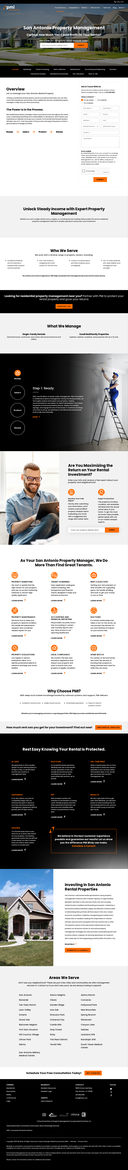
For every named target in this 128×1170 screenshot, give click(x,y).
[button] (111, 1088)
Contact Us (64, 306)
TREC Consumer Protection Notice (19, 1130)
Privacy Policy (83, 1141)
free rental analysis (108, 727)
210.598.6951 (110, 92)
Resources (95, 8)
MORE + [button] (58, 417)
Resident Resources (48, 1088)
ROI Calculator (78, 74)
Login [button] (8, 1101)
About (121, 8)
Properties (73, 8)
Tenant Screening (42, 69)
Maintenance (75, 69)
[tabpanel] (58, 402)
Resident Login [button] (46, 1091)
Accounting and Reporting (95, 69)
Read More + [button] (90, 944)
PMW (66, 1141)
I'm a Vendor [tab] (88, 103)
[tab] (17, 375)
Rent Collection (59, 69)
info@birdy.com (81, 1098)
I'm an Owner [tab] (89, 100)
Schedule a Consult (78, 950)
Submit (80, 45)
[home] (11, 8)
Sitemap (73, 1141)
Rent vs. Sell (93, 74)
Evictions (113, 69)
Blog (115, 8)
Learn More (17, 600)
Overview (15, 69)
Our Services (60, 8)
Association (10, 1091)
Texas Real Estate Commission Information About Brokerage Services (32, 1126)
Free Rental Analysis (38, 74)
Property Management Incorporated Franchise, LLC (72, 1121)
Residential (10, 1088)
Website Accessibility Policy (75, 1148)
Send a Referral (46, 1101)
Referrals (107, 8)
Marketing (27, 69)
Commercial (11, 1098)
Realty (84, 8)
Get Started (93, 1073)
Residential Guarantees (59, 74)
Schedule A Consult (83, 846)
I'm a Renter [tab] (102, 100)
